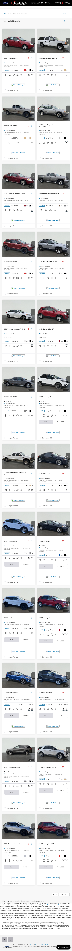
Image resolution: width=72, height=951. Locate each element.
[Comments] (29, 75)
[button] (33, 41)
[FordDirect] (7, 946)
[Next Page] (56, 894)
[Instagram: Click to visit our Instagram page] (11, 940)
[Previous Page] (53, 894)
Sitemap (32, 945)
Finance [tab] (60, 422)
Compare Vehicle (13, 90)
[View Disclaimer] (21, 75)
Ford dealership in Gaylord (55, 905)
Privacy (37, 945)
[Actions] (31, 58)
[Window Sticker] (32, 75)
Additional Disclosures (45, 945)
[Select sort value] (67, 21)
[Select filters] (64, 21)
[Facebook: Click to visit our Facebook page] (5, 940)
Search (64, 13)
